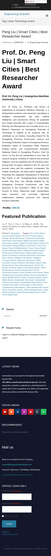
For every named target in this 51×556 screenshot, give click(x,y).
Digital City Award (30, 241)
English (31, 2)
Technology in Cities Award (31, 285)
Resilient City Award (26, 263)
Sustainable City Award (24, 280)
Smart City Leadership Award (21, 265)
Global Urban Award (34, 253)
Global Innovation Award (34, 250)
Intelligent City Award (23, 258)
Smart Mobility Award (11, 277)
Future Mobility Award (18, 248)
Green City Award (9, 255)
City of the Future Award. (32, 236)
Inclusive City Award (26, 255)
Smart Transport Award (31, 277)
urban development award (37, 287)
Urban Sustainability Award (27, 292)
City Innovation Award (11, 236)
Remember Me (11, 516)
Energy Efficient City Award (23, 245)
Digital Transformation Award (32, 243)
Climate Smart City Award (13, 238)
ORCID (16, 207)
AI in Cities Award (37, 233)
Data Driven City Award (12, 241)
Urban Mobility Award (33, 290)
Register (5, 532)
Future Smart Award (37, 248)
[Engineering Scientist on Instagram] (24, 412)
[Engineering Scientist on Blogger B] (11, 412)
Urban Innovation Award (12, 290)
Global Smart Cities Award (13, 253)
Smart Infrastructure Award (31, 272)
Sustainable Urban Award (31, 282)
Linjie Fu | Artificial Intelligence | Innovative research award (24, 336)
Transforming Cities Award (13, 287)
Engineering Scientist (16, 14)
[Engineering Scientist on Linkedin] (18, 412)
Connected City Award (34, 238)
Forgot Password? (10, 534)
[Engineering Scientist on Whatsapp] (43, 412)
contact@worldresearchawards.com (17, 475)
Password (11, 503)
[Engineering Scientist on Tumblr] (37, 412)
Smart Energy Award (24, 270)
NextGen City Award (26, 260)
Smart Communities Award (28, 268)
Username (11, 491)
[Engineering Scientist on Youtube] (5, 412)
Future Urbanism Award (12, 250)
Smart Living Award (38, 275)
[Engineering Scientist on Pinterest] (31, 412)
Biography (15, 233)
